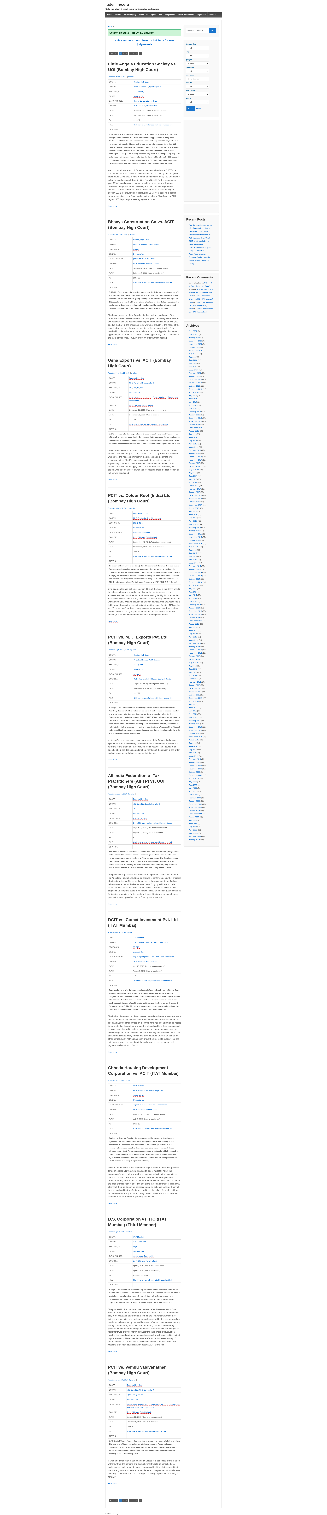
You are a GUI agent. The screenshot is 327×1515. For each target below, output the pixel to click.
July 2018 (193, 434)
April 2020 (193, 366)
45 (140, 1095)
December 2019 (195, 379)
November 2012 (195, 653)
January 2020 (194, 376)
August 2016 (194, 508)
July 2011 (192, 704)
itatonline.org (117, 4)
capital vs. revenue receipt (144, 1105)
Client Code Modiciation (164, 957)
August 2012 (194, 663)
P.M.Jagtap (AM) (140, 1242)
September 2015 (195, 544)
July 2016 (193, 511)
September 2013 (195, 621)
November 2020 (195, 344)
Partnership (149, 1256)
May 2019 (193, 402)
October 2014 (194, 579)
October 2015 (194, 540)
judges (189, 60)
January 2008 (194, 840)
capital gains (138, 1256)
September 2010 (195, 737)
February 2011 (195, 720)
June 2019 (193, 399)
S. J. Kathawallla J (152, 804)
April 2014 (193, 598)
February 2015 (195, 566)
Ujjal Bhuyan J (155, 87)
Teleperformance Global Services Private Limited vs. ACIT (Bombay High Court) (200, 234)
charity (136, 101)
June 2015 (193, 553)
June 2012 (193, 669)
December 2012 (195, 650)
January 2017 (194, 492)
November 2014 (195, 576)
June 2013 (193, 630)
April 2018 (193, 444)
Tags (188, 52)
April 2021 (193, 331)
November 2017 (195, 460)
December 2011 (195, 688)
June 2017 (193, 476)
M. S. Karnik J (134, 383)
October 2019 (194, 386)
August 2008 (194, 817)
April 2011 (193, 714)
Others (211, 15)
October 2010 (194, 733)
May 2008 (193, 827)
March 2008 (193, 833)
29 (134, 947)
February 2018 (195, 450)
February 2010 (195, 759)
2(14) (135, 1095)
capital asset (132, 1404)
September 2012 (195, 659)
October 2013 (194, 618)
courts (189, 83)
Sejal (191, 296)
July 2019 (193, 395)
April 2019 (193, 405)
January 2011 (194, 724)
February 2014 (195, 605)
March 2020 (193, 370)
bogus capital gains (141, 957)
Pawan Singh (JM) (156, 1090)
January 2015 (194, 569)
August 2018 (194, 431)
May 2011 (193, 711)
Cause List (143, 15)
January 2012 (194, 685)
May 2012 (193, 672)
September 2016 (195, 505)
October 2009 (194, 772)
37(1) (138, 947)
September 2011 (195, 698)
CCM (152, 957)
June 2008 (193, 823)
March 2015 (193, 563)
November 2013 (195, 614)
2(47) (135, 1395)
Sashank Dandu (164, 679)
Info (160, 15)
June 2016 (193, 515)
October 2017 (194, 463)
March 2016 (193, 524)
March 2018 (193, 447)
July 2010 (193, 743)
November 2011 (195, 691)
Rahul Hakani (147, 405)
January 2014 (194, 608)
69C (142, 388)
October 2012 (194, 656)
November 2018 (195, 421)
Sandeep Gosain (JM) (159, 942)
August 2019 (194, 392)
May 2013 (193, 634)
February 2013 (195, 643)
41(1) (141, 523)
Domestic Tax (138, 96)
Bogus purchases (160, 397)
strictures (137, 674)
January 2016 (194, 531)
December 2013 (195, 611)
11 (134, 91)
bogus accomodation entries (140, 397)
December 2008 (195, 804)
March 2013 (193, 640)
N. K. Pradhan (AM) (141, 942)
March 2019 (193, 408)
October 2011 (194, 695)
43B (141, 665)
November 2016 (195, 498)
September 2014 (195, 582)
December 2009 (195, 766)
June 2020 (193, 360)
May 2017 (193, 479)
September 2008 (195, 814)
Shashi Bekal (151, 106)
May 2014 (193, 595)
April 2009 (193, 791)
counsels (190, 75)
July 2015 (193, 550)
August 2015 (194, 547)
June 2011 (193, 708)
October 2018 (194, 424)
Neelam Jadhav (152, 264)
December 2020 (195, 341)
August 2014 (194, 585)
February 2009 (195, 798)
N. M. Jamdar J (147, 383)
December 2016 (195, 495)
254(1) (136, 249)
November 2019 (195, 383)
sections (190, 67)
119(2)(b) (140, 91)
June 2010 (193, 746)
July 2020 (193, 357)
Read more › (113, 206)
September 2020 (195, 350)
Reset (198, 108)
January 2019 (194, 415)
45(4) (135, 1247)
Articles (118, 15)
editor (132, 77)
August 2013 (194, 624)
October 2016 (194, 502)
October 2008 (194, 811)
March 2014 (193, 601)
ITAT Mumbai (138, 938)
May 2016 (193, 518)
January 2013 (194, 647)
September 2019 (195, 389)
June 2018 (193, 437)
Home (109, 15)
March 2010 (193, 756)
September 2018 (195, 428)
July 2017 (193, 473)
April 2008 (193, 830)
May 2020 (193, 363)
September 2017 (195, 466)
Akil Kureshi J (138, 804)
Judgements (170, 15)
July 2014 (193, 589)
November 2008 (195, 807)
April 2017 (193, 482)
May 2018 (193, 441)
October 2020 (194, 347)
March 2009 (193, 794)
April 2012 (193, 675)
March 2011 (193, 717)
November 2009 (195, 769)
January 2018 (194, 453)
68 (138, 388)
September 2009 (195, 775)
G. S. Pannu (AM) (140, 1090)
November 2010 (195, 730)
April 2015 (193, 560)
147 (130, 388)
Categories (191, 44)
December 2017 (195, 457)
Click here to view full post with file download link (152, 125)
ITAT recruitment (140, 818)
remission (146, 532)
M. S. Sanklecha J (140, 518)
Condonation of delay (148, 101)
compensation (161, 1105)
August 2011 (194, 701)
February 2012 (195, 682)
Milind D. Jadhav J (140, 244)
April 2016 (193, 521)
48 (143, 1095)
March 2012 (193, 679)
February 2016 (195, 527)
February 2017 (195, 489)
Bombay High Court (141, 82)
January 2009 (194, 801)
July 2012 (193, 666)
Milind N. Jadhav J (140, 87)
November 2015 (195, 537)
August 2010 (194, 740)
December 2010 (195, 727)
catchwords (191, 90)
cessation (137, 532)
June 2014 (193, 592)
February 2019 (195, 412)
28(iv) (135, 523)
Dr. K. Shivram (139, 106)
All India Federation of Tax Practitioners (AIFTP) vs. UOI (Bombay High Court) (136, 781)
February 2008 (195, 836)
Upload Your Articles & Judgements (192, 15)
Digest (153, 15)
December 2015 (195, 534)
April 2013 (193, 637)
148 (134, 388)
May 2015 (193, 556)
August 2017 (194, 469)
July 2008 (193, 820)
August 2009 (194, 778)
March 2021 (193, 334)
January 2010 (194, 762)
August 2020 (194, 354)
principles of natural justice (144, 259)
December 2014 (195, 572)
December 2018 (195, 418)
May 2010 (193, 749)
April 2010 (193, 753)
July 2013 (193, 627)
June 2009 (193, 785)
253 (134, 809)
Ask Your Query (130, 15)
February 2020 (195, 373)
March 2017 (193, 486)
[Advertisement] (201, 160)
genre (188, 98)
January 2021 (194, 338)
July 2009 (193, 782)
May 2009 (193, 788)
